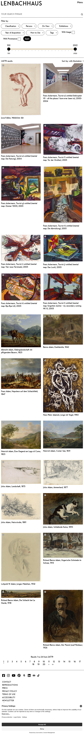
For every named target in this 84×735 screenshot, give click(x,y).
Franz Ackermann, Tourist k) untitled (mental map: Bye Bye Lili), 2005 (19, 304)
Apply (27, 38)
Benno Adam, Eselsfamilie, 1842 (56, 347)
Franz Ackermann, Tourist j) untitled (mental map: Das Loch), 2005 (61, 265)
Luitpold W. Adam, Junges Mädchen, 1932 (18, 584)
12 (54, 661)
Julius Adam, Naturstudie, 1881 (13, 522)
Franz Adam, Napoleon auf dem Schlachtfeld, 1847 (19, 392)
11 (49, 661)
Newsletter (8, 700)
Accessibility (8, 697)
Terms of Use (8, 694)
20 (44, 664)
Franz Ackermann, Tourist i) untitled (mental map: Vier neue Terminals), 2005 (19, 265)
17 (80, 661)
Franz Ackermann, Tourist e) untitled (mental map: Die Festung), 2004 (19, 157)
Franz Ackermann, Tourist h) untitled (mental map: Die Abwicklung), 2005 (61, 227)
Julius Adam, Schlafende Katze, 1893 (58, 527)
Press (5, 688)
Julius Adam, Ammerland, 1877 (55, 487)
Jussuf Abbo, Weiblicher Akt (12, 118)
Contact (6, 682)
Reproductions (10, 685)
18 (33, 664)
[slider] (8, 49)
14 (64, 661)
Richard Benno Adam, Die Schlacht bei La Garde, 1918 (18, 601)
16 (75, 661)
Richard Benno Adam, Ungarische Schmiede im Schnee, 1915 (62, 561)
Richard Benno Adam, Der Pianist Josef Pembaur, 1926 (63, 646)
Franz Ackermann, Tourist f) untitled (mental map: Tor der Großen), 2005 (61, 158)
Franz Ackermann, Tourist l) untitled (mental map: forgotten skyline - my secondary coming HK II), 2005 (62, 306)
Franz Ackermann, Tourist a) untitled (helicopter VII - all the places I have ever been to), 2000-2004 (62, 98)
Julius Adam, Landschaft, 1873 (13, 486)
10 (44, 661)
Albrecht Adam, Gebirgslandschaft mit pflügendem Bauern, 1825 (16, 351)
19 (38, 664)
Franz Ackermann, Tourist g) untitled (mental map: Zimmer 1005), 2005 (19, 204)
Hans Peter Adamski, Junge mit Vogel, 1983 (61, 415)
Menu (80, 2)
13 (59, 661)
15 (69, 661)
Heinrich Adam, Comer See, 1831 (56, 451)
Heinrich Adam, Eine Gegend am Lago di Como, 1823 (21, 452)
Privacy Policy (9, 691)
